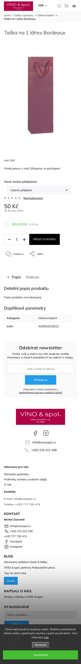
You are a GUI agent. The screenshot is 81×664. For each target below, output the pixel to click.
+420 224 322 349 (44, 450)
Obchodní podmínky (16, 474)
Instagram (46, 433)
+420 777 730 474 (15, 536)
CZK (41, 5)
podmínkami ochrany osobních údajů (40, 392)
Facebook (35, 433)
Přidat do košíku (44, 239)
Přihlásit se (40, 380)
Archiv (11, 581)
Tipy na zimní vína (15, 573)
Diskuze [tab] (32, 277)
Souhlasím (40, 655)
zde (46, 637)
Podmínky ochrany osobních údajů (25, 479)
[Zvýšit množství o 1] (24, 239)
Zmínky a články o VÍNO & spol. (23, 597)
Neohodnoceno (33, 198)
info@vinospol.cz (44, 442)
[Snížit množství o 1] (9, 239)
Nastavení (40, 644)
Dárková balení (47, 318)
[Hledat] (59, 6)
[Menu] (74, 6)
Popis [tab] (16, 277)
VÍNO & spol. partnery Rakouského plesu (29, 567)
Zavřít (68, 263)
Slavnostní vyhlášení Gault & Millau (25, 562)
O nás (7, 484)
